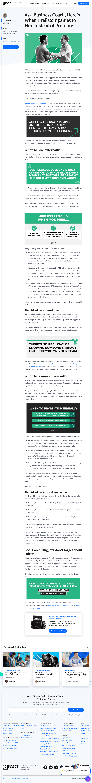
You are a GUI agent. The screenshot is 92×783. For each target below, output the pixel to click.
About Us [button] (83, 723)
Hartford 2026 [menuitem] (25, 735)
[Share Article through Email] (19, 41)
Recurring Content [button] (26, 723)
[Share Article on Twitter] (9, 41)
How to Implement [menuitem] (8, 728)
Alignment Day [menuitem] (66, 738)
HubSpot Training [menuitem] (67, 740)
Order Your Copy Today (58, 631)
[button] (75, 771)
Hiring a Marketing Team (10, 31)
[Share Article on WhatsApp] (16, 41)
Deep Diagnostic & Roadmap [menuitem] (70, 728)
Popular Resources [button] (45, 723)
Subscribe (11, 47)
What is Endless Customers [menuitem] (11, 725)
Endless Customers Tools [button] (10, 738)
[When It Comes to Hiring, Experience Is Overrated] (46, 659)
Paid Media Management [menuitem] (69, 756)
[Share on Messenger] (12, 41)
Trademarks (25, 778)
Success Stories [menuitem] (67, 731)
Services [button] (64, 735)
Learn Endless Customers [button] (10, 723)
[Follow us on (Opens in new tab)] (46, 767)
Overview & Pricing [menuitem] (67, 725)
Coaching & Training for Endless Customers (18, 3)
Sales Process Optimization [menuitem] (48, 728)
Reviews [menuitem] (83, 736)
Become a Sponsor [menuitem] (26, 738)
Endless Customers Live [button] (28, 732)
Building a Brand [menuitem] (45, 749)
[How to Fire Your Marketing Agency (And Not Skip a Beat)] (75, 659)
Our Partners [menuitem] (84, 738)
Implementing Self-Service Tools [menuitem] (50, 741)
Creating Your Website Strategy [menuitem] (49, 738)
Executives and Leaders (9, 34)
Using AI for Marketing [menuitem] (47, 731)
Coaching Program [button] (67, 723)
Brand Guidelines (16, 778)
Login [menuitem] (75, 3)
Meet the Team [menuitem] (85, 731)
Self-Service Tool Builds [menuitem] (69, 753)
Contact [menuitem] (83, 744)
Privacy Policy (78, 715)
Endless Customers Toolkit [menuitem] (11, 746)
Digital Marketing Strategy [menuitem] (48, 725)
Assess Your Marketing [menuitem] (47, 754)
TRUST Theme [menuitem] (66, 751)
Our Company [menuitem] (85, 725)
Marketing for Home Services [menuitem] (49, 752)
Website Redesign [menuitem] (67, 743)
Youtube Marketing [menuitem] (46, 746)
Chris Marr (8, 20)
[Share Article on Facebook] (7, 41)
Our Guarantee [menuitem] (85, 728)
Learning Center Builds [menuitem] (68, 748)
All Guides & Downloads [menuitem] (10, 748)
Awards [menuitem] (83, 733)
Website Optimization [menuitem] (68, 746)
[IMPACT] (7, 3)
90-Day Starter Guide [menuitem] (9, 740)
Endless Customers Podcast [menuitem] (29, 725)
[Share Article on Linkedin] (4, 41)
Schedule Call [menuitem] (83, 3)
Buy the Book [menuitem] (7, 731)
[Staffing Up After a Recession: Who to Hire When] (16, 659)
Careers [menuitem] (83, 741)
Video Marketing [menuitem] (45, 736)
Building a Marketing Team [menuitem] (48, 744)
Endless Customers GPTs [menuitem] (10, 743)
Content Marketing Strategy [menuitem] (48, 733)
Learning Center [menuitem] (7, 733)
